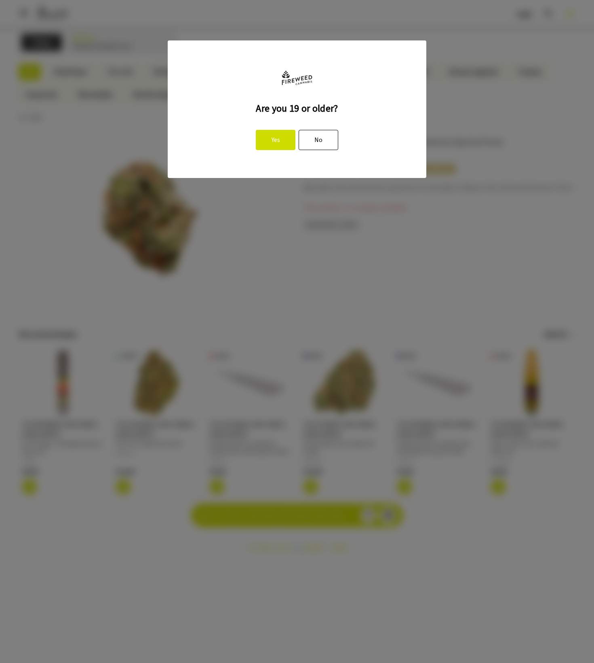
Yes (276, 140)
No (318, 140)
